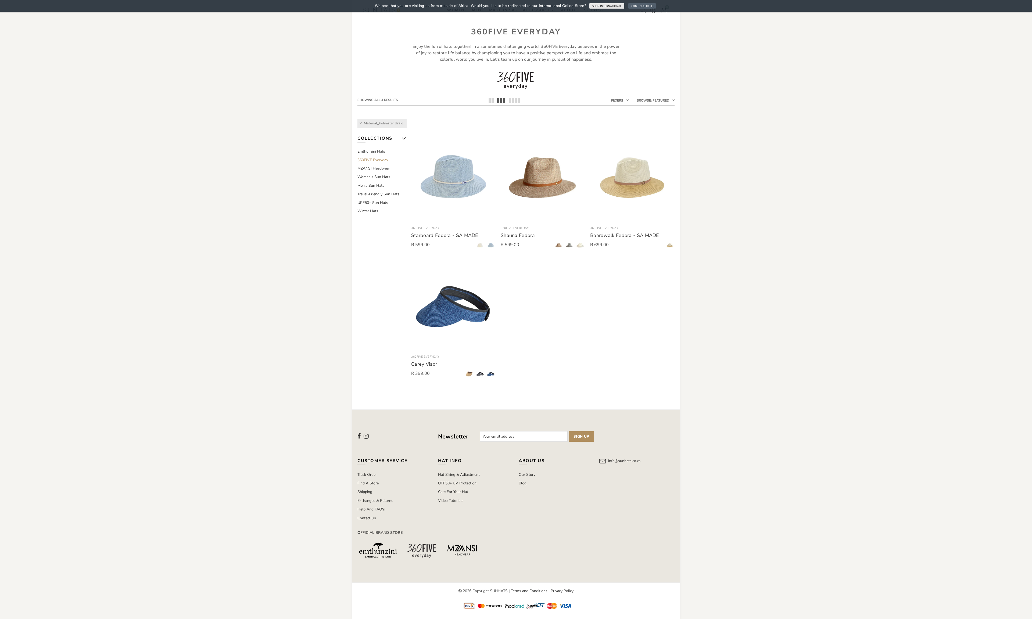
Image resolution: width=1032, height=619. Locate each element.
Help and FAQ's (371, 509)
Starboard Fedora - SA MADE (444, 235)
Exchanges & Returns (375, 500)
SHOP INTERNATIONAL (606, 6)
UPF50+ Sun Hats (372, 202)
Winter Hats (367, 211)
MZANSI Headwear (373, 168)
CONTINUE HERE (642, 6)
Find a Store (368, 483)
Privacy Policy (562, 590)
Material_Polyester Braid (383, 123)
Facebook (359, 436)
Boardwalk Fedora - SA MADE (624, 235)
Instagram (366, 436)
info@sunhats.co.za (624, 460)
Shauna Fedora (518, 235)
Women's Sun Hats (373, 176)
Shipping (364, 491)
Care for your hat (453, 491)
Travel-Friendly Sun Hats (378, 194)
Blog (522, 483)
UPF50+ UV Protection (457, 483)
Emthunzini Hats (371, 151)
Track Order (367, 474)
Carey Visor (424, 364)
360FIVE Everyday (425, 228)
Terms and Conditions (529, 590)
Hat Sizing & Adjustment (459, 474)
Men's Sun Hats (370, 185)
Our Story (527, 474)
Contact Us (366, 518)
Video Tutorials (450, 500)
